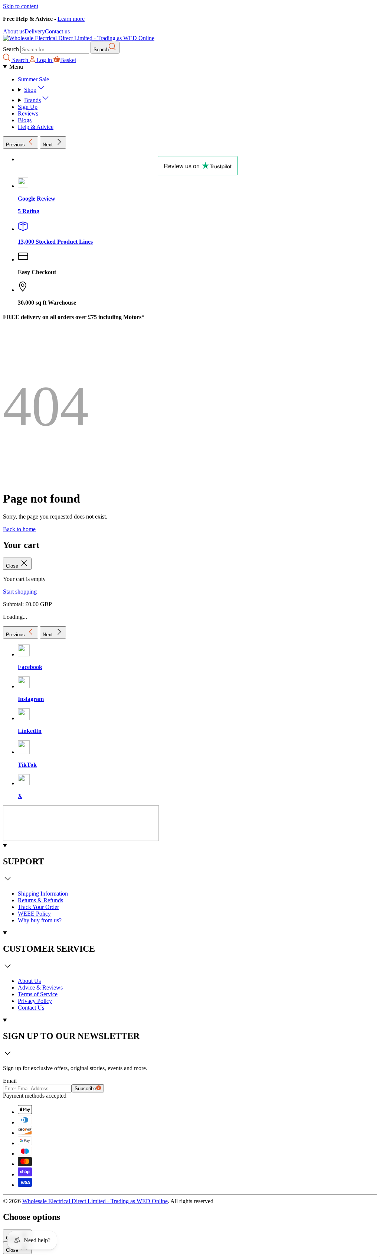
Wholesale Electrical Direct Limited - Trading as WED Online (95, 1201)
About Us (29, 981)
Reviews (28, 113)
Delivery (34, 31)
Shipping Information (43, 893)
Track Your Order (38, 907)
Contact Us (31, 1007)
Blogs (25, 120)
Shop (30, 90)
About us (13, 31)
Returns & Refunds (40, 900)
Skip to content (20, 6)
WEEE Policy (34, 913)
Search (11, 49)
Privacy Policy (35, 1001)
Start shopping (20, 591)
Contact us (57, 31)
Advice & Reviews (40, 987)
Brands (32, 100)
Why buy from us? (40, 920)
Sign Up (27, 107)
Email (10, 1081)
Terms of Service (38, 994)
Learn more (71, 19)
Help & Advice (35, 127)
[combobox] (54, 49)
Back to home (19, 529)
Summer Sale (33, 79)
